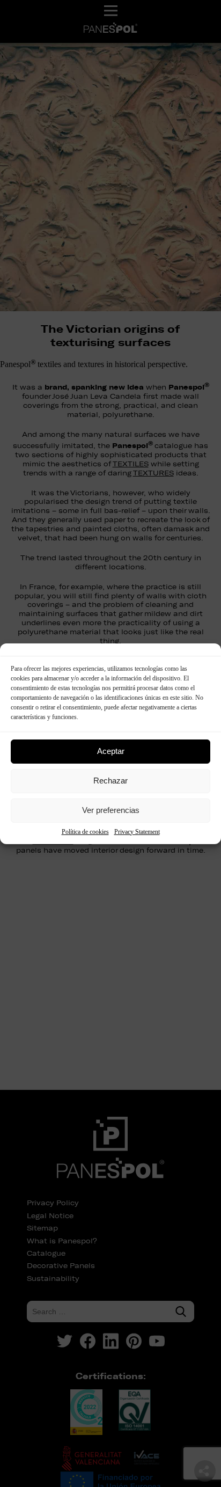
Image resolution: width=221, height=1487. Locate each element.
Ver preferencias (110, 810)
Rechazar (110, 780)
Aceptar (110, 751)
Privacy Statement (137, 832)
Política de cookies (85, 832)
